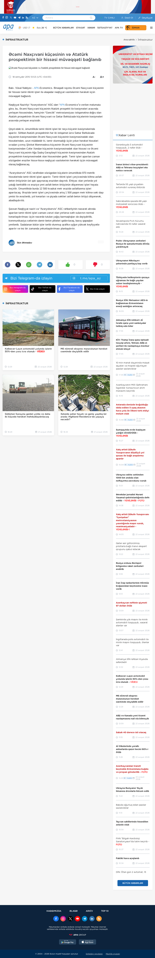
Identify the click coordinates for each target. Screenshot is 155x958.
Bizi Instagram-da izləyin (18, 289)
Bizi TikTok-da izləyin (44, 289)
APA (36, 88)
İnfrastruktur (145, 39)
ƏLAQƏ (73, 911)
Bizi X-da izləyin (97, 289)
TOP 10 (105, 911)
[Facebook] (3, 17)
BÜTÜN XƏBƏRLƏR (63, 27)
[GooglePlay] (67, 942)
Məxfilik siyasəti (113, 954)
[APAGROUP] (77, 935)
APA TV (119, 27)
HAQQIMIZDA (53, 911)
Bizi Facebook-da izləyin (72, 289)
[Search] (91, 18)
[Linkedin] (23, 17)
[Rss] (27, 17)
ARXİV (89, 911)
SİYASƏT (80, 27)
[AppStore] (87, 942)
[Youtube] (15, 17)
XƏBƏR (91, 27)
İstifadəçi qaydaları (94, 954)
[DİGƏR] (151, 28)
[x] (70, 919)
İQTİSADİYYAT (104, 27)
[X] (11, 17)
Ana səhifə (129, 39)
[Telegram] (19, 17)
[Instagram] (6, 17)
